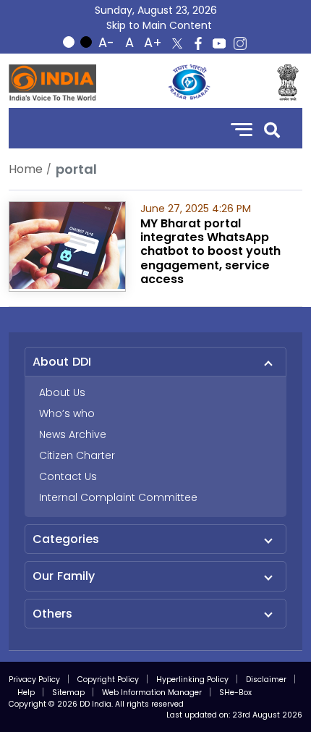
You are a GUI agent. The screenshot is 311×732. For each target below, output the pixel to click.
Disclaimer (266, 679)
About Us (62, 392)
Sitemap (68, 692)
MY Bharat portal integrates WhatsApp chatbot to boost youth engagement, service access (210, 251)
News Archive (72, 434)
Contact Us (68, 476)
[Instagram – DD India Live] (240, 43)
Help (26, 692)
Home (26, 169)
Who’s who (67, 413)
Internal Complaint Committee (118, 497)
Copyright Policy (108, 679)
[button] (272, 128)
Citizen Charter (77, 455)
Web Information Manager (152, 692)
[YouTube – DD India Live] (219, 43)
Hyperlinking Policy (192, 679)
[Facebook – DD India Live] (198, 43)
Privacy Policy (34, 679)
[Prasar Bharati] (188, 82)
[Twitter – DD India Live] (177, 43)
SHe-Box (235, 692)
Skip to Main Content (159, 25)
